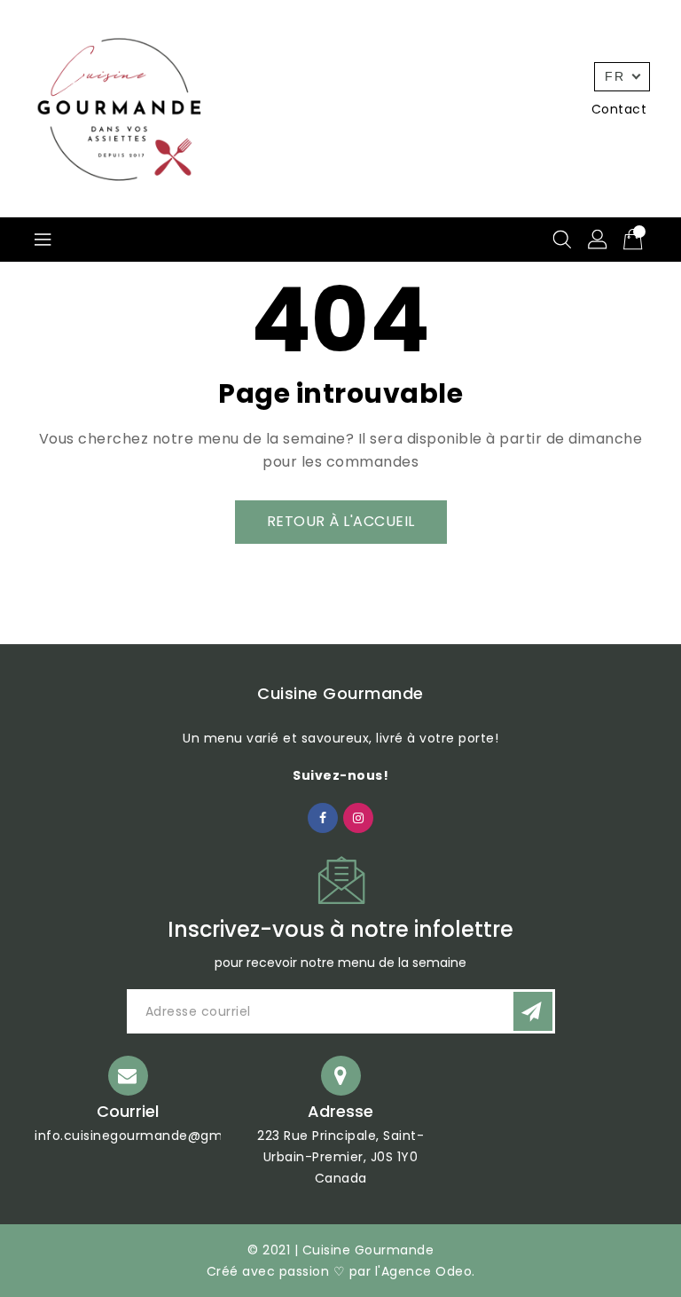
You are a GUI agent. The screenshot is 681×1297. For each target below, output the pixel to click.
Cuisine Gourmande (340, 693)
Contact (619, 109)
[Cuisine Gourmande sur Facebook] (323, 817)
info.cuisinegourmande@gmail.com (153, 1135)
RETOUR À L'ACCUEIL (341, 521)
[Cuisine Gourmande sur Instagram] (358, 817)
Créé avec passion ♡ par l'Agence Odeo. (341, 1271)
